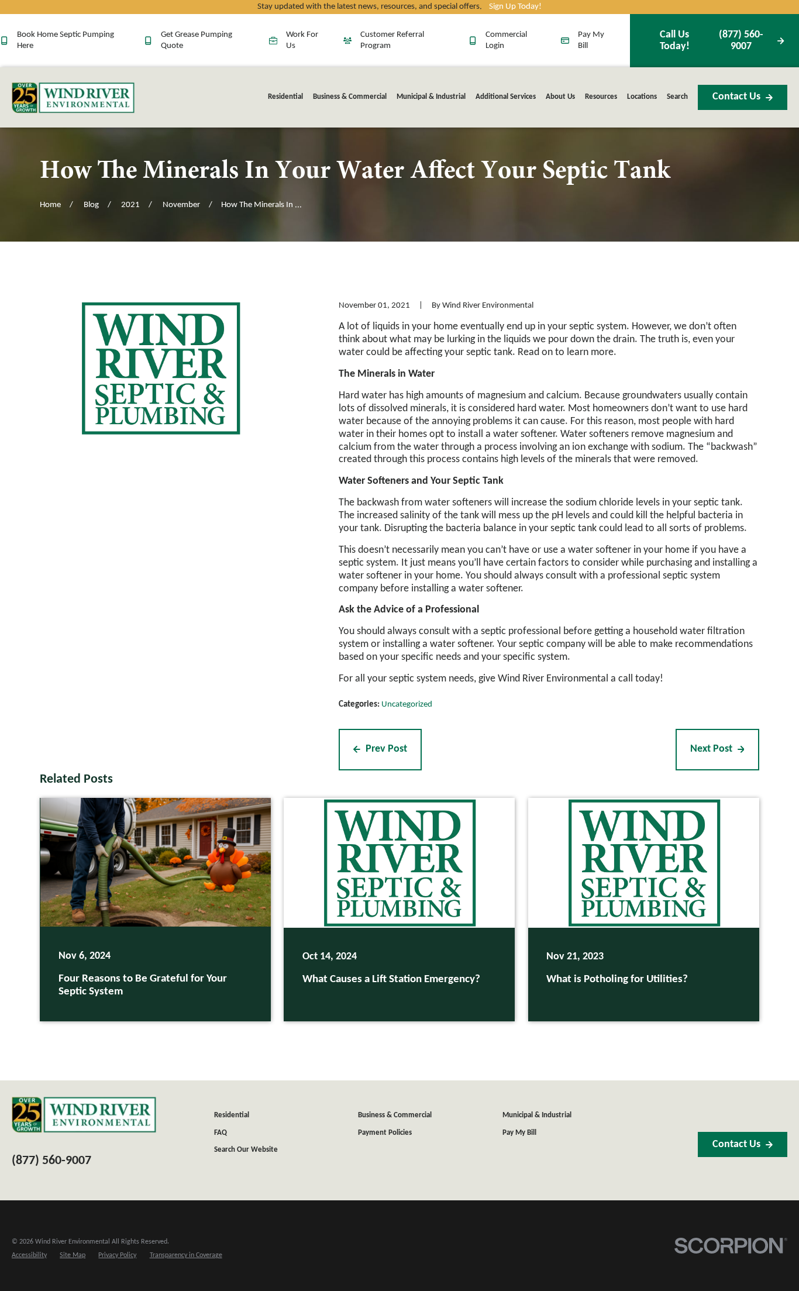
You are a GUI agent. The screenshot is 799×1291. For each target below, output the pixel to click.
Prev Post (386, 749)
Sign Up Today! (515, 6)
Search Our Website (246, 1150)
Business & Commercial (395, 1115)
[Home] (73, 97)
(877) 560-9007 (711, 40)
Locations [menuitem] (642, 97)
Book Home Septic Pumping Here (65, 40)
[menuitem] (29, 1255)
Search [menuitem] (677, 97)
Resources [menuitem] (601, 97)
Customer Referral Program (392, 40)
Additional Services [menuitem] (506, 97)
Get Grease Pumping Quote (196, 40)
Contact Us (736, 97)
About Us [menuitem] (560, 97)
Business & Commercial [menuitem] (350, 97)
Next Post (711, 749)
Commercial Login (506, 40)
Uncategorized (406, 704)
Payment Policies (385, 1133)
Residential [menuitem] (285, 97)
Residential (231, 1115)
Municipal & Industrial (536, 1115)
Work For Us (302, 40)
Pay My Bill (591, 40)
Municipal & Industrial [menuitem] (431, 97)
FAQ (220, 1133)
